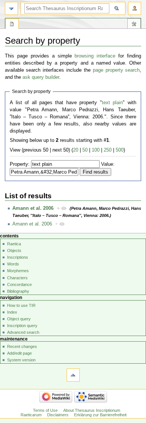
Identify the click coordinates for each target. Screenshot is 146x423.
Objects (14, 250)
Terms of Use (45, 410)
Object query (19, 319)
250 (108, 150)
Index (12, 312)
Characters (17, 278)
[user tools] (134, 8)
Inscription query (22, 325)
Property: (20, 164)
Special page (12, 25)
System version (21, 360)
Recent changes (22, 346)
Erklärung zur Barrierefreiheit (100, 415)
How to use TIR (21, 305)
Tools (134, 25)
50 (85, 150)
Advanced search (23, 332)
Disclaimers (58, 415)
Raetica (14, 244)
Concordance (19, 284)
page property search (116, 70)
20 (75, 150)
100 (96, 150)
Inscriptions (17, 257)
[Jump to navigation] (11, 8)
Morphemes (18, 270)
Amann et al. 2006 (33, 208)
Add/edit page (19, 353)
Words (13, 264)
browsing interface (94, 56)
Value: (108, 164)
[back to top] (73, 375)
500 (120, 150)
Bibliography (18, 291)
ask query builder (40, 77)
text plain (112, 102)
